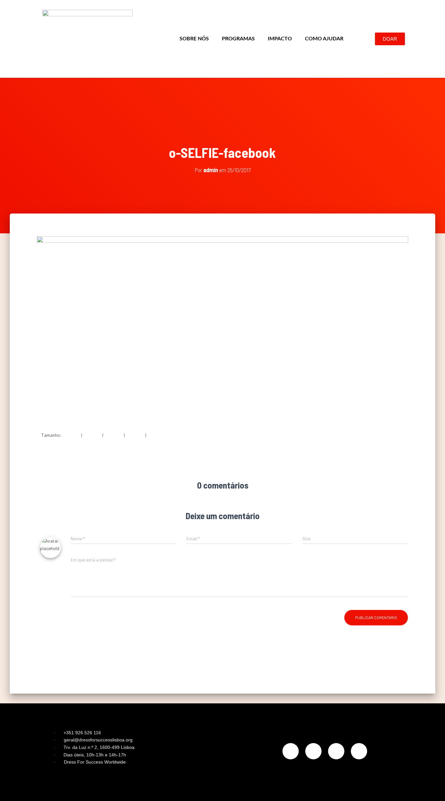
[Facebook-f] (313, 751)
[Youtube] (359, 751)
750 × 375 (113, 435)
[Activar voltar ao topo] (432, 788)
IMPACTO (280, 38)
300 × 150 (92, 435)
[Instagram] (290, 751)
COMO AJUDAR (324, 38)
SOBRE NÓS (194, 38)
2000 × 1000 (159, 435)
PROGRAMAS (238, 38)
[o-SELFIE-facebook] (222, 328)
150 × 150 (71, 435)
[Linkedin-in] (336, 751)
